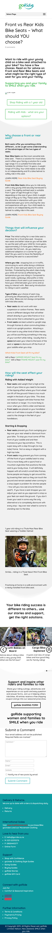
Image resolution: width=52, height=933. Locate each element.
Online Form (10, 846)
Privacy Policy (11, 918)
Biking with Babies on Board (12, 649)
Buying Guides (11, 868)
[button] (3, 649)
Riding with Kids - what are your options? (26, 114)
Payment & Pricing (13, 915)
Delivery (8, 808)
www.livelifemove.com (17, 825)
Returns (8, 811)
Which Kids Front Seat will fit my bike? (22, 353)
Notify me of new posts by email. (23, 774)
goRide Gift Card (12, 874)
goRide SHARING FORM (26, 705)
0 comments (10, 47)
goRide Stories (11, 871)
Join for (6, 888)
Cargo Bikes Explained (39, 649)
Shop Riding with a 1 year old (26, 102)
